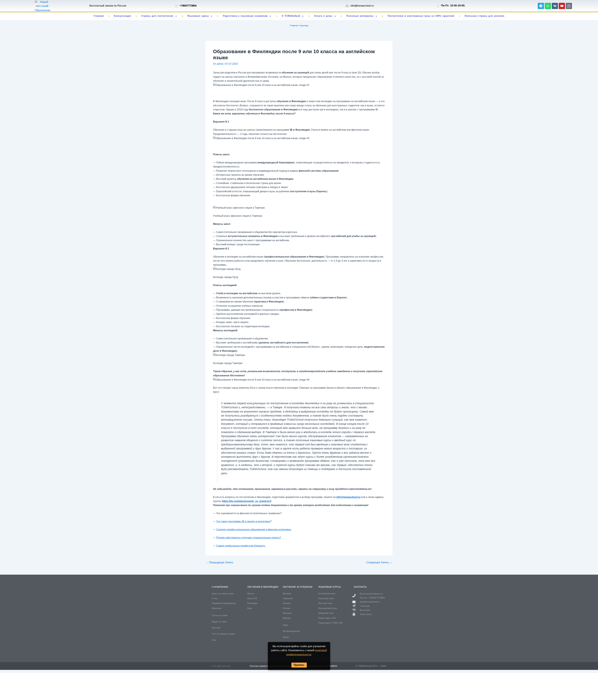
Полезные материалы (360, 16)
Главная (99, 16)
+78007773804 (188, 5)
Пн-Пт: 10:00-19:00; (453, 5)
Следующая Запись (379, 562)
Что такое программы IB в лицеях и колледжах (243, 521)
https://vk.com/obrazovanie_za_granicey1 (246, 501)
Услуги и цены (323, 16)
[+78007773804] (176, 5)
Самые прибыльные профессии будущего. (241, 545)
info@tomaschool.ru (362, 5)
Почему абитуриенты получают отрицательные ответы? (248, 537)
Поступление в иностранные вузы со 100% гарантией (421, 16)
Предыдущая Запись (219, 562)
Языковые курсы (198, 16)
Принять (299, 665)
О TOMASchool (291, 16)
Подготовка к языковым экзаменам (245, 16)
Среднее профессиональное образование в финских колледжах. (254, 529)
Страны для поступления (157, 16)
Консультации (122, 16)
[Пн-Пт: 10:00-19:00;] (437, 5)
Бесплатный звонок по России (107, 5)
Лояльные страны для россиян (484, 16)
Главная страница (299, 25)
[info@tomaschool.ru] (347, 5)
